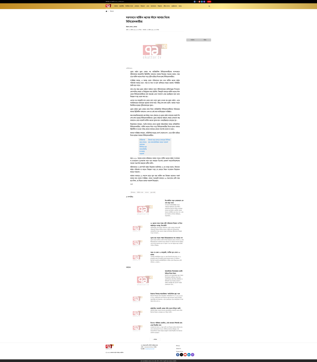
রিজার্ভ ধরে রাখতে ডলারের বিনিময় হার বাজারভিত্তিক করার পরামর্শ (159, 141)
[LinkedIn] (202, 2)
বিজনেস (143, 6)
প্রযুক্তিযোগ (174, 6)
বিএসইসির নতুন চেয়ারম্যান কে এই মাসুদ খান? (174, 202)
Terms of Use (179, 351)
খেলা (148, 6)
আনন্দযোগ (153, 6)
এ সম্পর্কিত (129, 197)
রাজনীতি (121, 6)
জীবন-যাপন (167, 6)
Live (209, 1)
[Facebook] (195, 2)
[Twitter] (197, 2)
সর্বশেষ (116, 6)
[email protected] (149, 348)
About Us (178, 348)
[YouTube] (199, 2)
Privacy (178, 345)
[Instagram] (204, 2)
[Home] (107, 11)
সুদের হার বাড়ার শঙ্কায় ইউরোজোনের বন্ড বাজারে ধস (166, 238)
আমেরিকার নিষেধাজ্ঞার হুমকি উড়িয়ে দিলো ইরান (174, 272)
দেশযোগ (137, 6)
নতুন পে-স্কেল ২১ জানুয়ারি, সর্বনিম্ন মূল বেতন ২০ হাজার (165, 253)
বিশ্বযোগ (160, 6)
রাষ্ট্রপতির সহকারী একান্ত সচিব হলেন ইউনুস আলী (165, 308)
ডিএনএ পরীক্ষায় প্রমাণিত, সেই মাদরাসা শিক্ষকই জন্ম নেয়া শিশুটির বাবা (166, 324)
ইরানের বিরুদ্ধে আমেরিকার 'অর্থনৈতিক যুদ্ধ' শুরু (165, 294)
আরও (180, 6)
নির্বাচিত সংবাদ (129, 6)
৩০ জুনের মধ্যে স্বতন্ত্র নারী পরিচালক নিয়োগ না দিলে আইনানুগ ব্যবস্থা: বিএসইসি (166, 224)
